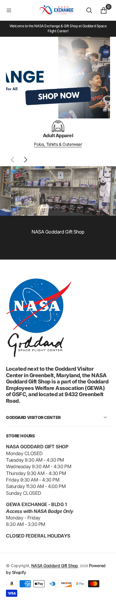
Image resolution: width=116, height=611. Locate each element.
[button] (20, 10)
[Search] (89, 10)
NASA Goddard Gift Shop (54, 565)
